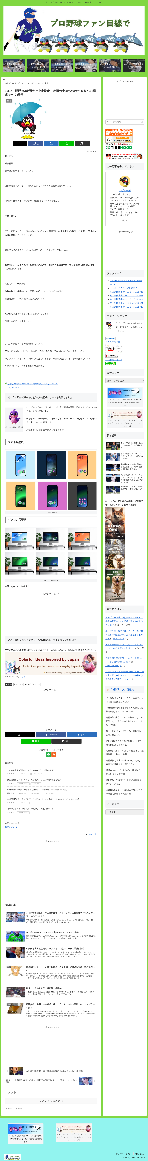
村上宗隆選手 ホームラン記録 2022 (126, 295)
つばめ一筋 (125, 190)
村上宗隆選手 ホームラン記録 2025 (126, 307)
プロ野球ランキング (113, 360)
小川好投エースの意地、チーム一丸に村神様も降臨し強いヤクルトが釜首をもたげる (124, 635)
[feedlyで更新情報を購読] (48, 754)
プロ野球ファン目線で (121, 689)
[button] (82, 143)
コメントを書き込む (51, 1100)
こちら (22, 676)
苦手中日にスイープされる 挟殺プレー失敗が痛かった (30, 809)
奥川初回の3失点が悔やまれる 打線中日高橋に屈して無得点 (124, 743)
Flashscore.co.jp (113, 665)
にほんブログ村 (12, 387)
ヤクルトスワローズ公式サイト (124, 288)
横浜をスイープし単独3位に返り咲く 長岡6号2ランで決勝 (124, 772)
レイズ (28, 684)
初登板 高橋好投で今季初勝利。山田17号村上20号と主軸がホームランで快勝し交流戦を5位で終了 (124, 675)
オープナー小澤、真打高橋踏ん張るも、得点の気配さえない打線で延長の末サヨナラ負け (124, 621)
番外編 (9, 684)
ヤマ (126, 679)
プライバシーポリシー (124, 1154)
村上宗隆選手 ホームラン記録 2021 (126, 292)
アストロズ (19, 684)
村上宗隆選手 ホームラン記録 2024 (126, 303)
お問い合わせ (11, 827)
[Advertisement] (51, 612)
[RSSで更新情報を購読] (53, 754)
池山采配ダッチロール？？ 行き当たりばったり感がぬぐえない (34, 780)
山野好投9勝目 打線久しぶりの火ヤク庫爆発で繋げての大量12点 (124, 792)
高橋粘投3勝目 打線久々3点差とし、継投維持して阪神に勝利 (125, 753)
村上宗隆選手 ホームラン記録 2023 (126, 299)
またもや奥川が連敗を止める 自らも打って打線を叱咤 (30, 770)
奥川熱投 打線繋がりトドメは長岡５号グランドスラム (124, 782)
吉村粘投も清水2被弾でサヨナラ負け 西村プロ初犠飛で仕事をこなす (124, 762)
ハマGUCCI (118, 638)
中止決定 (37, 684)
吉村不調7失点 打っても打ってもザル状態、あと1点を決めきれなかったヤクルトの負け (44, 799)
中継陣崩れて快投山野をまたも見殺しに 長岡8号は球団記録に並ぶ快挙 (37, 790)
